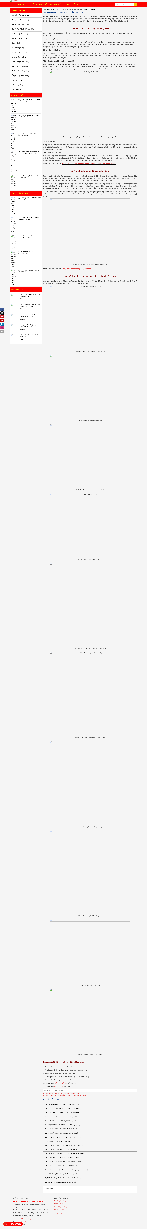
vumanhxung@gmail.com (25, 1222)
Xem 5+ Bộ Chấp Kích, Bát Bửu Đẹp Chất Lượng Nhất (60, 1121)
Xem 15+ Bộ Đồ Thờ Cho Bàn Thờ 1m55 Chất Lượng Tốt (61, 1133)
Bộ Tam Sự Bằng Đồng (20, 24)
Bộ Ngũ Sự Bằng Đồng (20, 20)
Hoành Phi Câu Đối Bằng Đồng (23, 29)
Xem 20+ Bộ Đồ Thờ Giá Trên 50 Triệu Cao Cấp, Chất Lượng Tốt (63, 1145)
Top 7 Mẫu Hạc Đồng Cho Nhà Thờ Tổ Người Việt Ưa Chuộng (62, 1178)
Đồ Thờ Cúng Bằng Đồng (21, 15)
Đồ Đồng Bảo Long (60, 1204)
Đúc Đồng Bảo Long (60, 1201)
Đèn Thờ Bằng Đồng (19, 52)
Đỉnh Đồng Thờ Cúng (20, 34)
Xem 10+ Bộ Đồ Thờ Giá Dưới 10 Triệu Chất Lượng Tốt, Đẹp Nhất (64, 1153)
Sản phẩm (20, 4)
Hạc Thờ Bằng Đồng (19, 38)
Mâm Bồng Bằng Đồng (20, 62)
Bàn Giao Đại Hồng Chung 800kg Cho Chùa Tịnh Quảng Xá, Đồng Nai (29, 152)
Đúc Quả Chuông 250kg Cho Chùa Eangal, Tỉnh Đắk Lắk (30, 305)
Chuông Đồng (17, 80)
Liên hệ (75, 4)
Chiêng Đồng (16, 89)
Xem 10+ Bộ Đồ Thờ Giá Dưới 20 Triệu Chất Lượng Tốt (61, 1149)
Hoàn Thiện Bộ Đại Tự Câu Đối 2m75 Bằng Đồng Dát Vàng (29, 116)
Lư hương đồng (17, 85)
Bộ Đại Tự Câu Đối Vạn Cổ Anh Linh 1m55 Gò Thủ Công (29, 315)
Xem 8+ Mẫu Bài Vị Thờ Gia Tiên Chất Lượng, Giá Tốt (60, 1165)
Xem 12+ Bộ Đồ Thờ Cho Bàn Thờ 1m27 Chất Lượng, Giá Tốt (62, 1137)
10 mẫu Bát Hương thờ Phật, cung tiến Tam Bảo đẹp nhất (60, 1174)
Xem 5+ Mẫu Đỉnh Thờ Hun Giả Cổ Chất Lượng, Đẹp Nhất (61, 1112)
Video (67, 4)
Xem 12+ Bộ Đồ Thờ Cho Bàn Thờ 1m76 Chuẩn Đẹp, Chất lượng (63, 1129)
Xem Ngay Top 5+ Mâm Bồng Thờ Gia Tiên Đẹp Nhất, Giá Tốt (62, 1161)
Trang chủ (46, 9)
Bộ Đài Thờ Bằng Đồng (20, 71)
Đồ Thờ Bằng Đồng (60, 1210)
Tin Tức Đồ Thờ (35, 4)
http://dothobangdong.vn (25, 1219)
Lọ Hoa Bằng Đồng (19, 57)
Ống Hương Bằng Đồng (20, 76)
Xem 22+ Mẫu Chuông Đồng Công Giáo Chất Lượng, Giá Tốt (62, 1104)
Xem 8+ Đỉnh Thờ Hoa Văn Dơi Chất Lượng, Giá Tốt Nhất (61, 1108)
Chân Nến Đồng (17, 43)
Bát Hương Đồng (18, 48)
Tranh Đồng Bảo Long (60, 1207)
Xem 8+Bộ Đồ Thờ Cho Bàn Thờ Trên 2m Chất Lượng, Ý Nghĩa (63, 1125)
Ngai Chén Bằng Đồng (20, 66)
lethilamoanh (59, 1091)
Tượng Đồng (58, 1213)
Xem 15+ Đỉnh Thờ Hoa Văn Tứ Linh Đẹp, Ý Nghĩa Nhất (61, 1117)
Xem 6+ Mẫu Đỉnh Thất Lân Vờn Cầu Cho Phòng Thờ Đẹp (61, 1157)
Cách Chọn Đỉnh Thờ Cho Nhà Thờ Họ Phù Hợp (58, 1141)
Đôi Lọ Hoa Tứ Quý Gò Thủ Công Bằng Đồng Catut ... (30, 295)
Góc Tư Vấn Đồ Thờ (53, 4)
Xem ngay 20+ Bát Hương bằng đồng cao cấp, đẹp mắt (60, 1182)
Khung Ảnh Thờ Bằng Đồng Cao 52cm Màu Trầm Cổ (29, 325)
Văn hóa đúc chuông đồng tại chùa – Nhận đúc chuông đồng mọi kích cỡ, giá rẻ (67, 1170)
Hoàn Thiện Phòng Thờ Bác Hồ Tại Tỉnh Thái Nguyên (28, 134)
